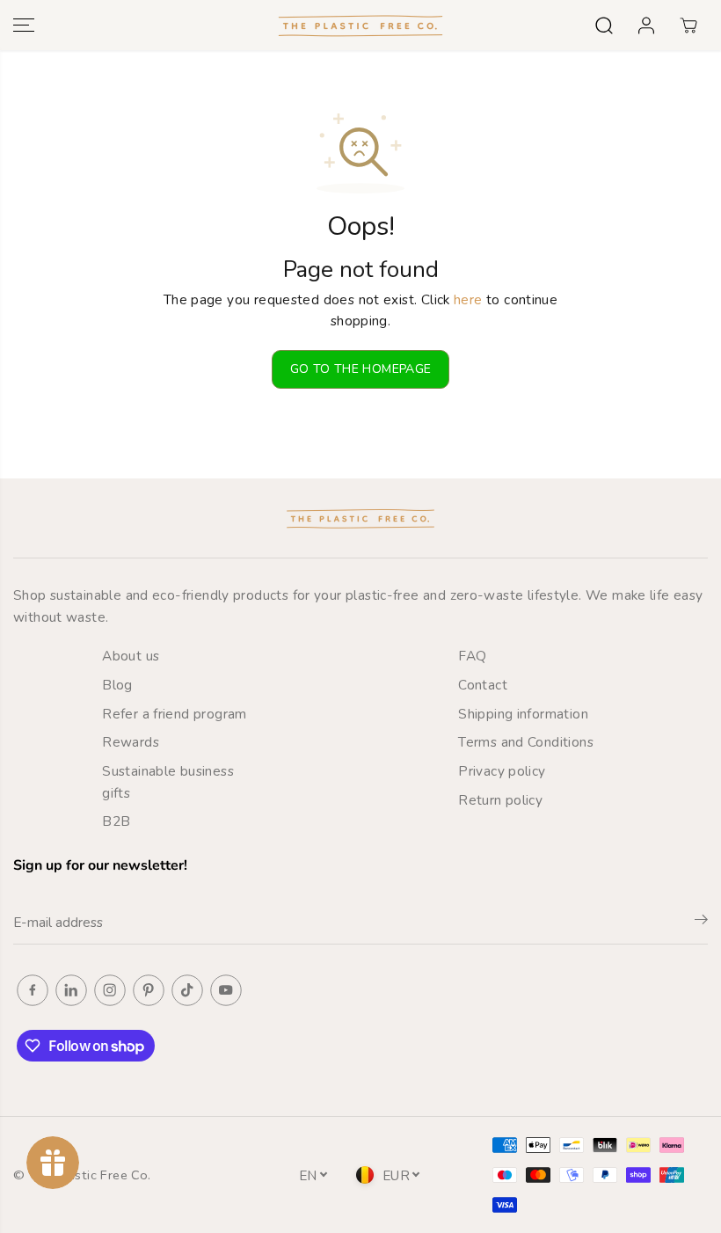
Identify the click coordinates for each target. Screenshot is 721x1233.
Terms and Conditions (526, 742)
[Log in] (646, 25)
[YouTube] (226, 990)
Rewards (130, 742)
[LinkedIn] (71, 990)
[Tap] (187, 990)
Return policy (500, 800)
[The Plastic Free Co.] (360, 25)
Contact (482, 684)
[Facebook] (32, 990)
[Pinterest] (148, 990)
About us (130, 655)
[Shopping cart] (688, 25)
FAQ (472, 655)
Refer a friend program (174, 713)
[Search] (604, 25)
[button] (23, 25)
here (468, 299)
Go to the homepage (361, 369)
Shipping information (523, 713)
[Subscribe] (701, 923)
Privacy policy (501, 771)
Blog (117, 684)
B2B (116, 821)
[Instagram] (110, 990)
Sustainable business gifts (168, 782)
